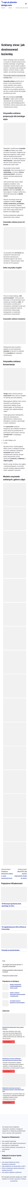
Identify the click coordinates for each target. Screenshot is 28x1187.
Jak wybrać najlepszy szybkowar (12, 1172)
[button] (26, 4)
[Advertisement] (14, 25)
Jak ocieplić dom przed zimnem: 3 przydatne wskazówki (12, 965)
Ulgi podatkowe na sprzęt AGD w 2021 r (14, 1166)
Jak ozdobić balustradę (9, 1141)
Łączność (17, 1179)
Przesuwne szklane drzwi (10, 975)
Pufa (3, 961)
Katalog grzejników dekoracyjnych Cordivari (12, 971)
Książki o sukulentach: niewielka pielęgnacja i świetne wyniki (15, 986)
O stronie (10, 1179)
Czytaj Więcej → (8, 1041)
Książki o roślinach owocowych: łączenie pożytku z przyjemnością (17, 994)
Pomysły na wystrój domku (11, 950)
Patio (3, 1151)
